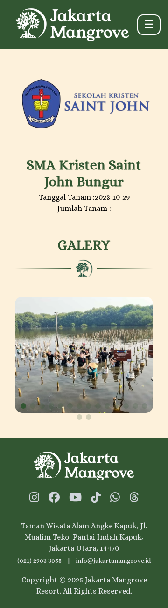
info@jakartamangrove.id (113, 560)
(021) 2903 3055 (39, 560)
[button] (23, 406)
